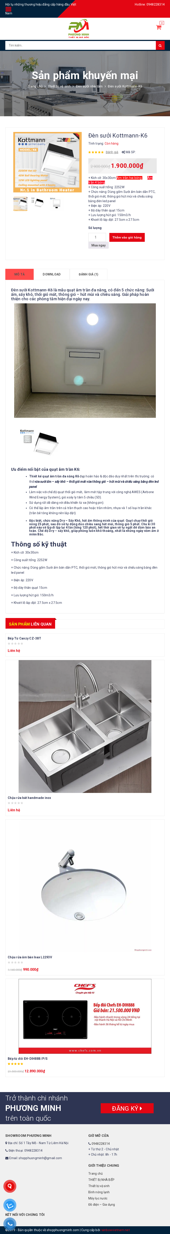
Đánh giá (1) (88, 274)
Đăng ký (126, 1108)
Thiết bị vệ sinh (59, 86)
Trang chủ (35, 86)
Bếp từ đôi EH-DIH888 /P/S (28, 1058)
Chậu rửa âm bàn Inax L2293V (30, 957)
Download (52, 274)
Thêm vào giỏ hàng (127, 237)
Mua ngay (98, 245)
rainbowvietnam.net (115, 1230)
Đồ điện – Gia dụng (101, 1204)
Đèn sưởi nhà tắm (89, 86)
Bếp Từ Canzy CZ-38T (24, 638)
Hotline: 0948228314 (150, 4)
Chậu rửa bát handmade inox (29, 798)
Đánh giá (112, 152)
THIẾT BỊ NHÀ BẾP (101, 1180)
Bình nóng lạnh (99, 1192)
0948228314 (101, 1143)
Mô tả (19, 274)
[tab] (19, 274)
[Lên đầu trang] (162, 1220)
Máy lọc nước (97, 1198)
